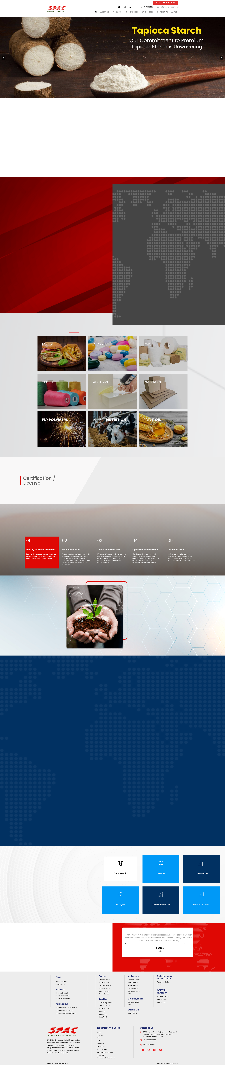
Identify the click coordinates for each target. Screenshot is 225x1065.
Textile (103, 999)
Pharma (60, 989)
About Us (104, 12)
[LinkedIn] (130, 7)
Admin (174, 12)
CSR (144, 12)
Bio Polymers (135, 998)
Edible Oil (133, 1009)
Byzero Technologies (172, 1063)
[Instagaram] (124, 7)
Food (58, 977)
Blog (151, 12)
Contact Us (162, 12)
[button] (3, 58)
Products (116, 12)
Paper (102, 976)
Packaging (62, 1004)
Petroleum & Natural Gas (164, 977)
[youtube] (119, 7)
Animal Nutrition (162, 991)
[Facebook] (114, 7)
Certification (132, 12)
